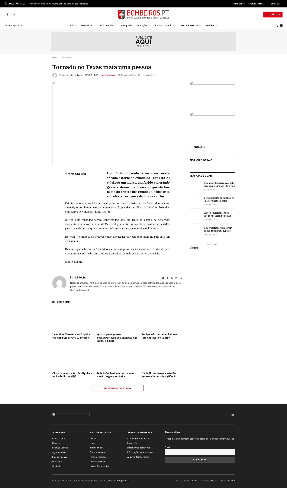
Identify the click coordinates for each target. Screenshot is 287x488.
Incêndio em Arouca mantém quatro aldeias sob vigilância (159, 375)
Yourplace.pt (123, 480)
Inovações (142, 25)
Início (73, 25)
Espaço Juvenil (163, 25)
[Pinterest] (42, 201)
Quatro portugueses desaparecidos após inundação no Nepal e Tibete (63, 4)
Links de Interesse (188, 25)
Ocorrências (273, 14)
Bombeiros (86, 25)
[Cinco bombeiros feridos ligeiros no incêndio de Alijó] (72, 357)
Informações (106, 25)
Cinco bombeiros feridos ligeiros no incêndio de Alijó (72, 375)
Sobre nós (237, 4)
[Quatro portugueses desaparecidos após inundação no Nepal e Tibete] (117, 319)
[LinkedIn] (42, 194)
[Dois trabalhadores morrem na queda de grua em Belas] (117, 357)
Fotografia (126, 25)
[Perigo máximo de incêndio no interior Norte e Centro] (162, 319)
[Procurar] (276, 25)
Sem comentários (128, 75)
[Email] (42, 208)
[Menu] (281, 25)
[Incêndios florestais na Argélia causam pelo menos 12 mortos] (72, 319)
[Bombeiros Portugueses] (143, 14)
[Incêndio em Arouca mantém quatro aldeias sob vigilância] (162, 357)
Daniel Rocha (76, 75)
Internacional (108, 75)
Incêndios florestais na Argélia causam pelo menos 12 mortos (71, 336)
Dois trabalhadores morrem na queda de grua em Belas (115, 375)
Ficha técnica (274, 4)
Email (167, 447)
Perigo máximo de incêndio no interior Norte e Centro (160, 336)
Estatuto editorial (256, 4)
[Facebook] (42, 180)
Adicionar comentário (117, 388)
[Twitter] (42, 187)
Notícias (210, 25)
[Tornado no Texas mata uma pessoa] (117, 124)
